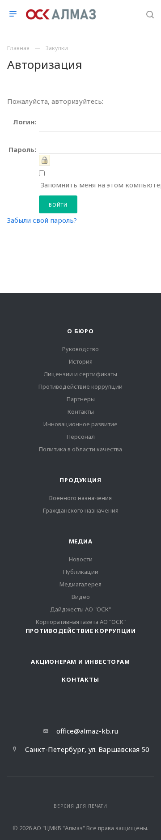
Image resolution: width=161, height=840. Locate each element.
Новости (81, 559)
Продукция (80, 480)
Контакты (81, 411)
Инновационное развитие (80, 424)
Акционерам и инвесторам (80, 662)
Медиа (81, 541)
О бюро (80, 331)
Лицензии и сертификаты (80, 374)
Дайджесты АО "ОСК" (80, 609)
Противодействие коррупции (80, 386)
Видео (81, 597)
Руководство (80, 349)
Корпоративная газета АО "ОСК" (81, 622)
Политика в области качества (80, 449)
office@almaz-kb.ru (87, 730)
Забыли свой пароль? (42, 220)
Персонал (81, 437)
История (81, 361)
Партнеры (81, 399)
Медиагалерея (80, 584)
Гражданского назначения (81, 510)
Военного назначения (80, 498)
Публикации (80, 572)
